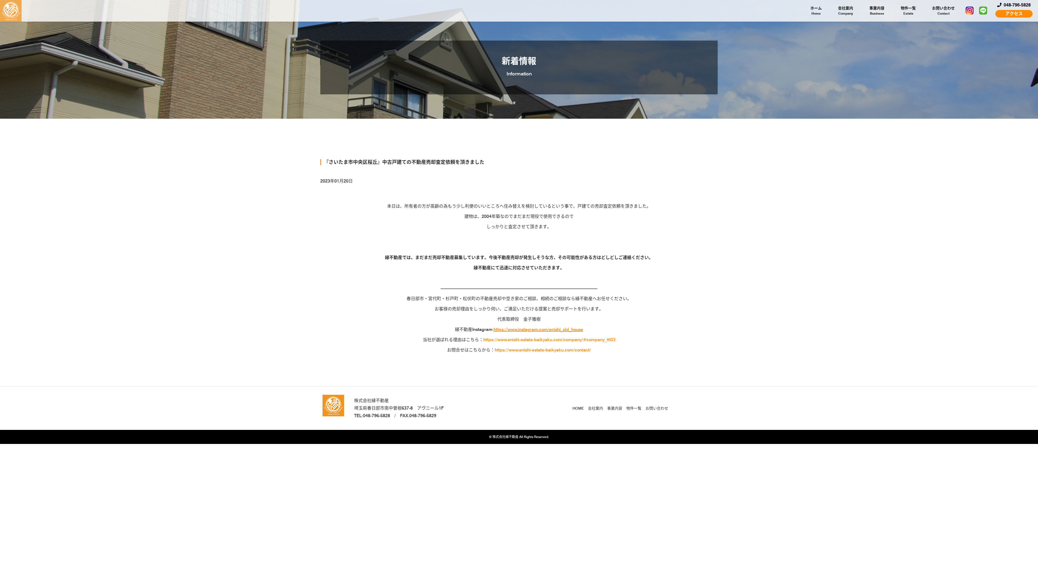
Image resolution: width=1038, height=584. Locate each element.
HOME (578, 408)
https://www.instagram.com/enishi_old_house (538, 329)
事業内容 (876, 10)
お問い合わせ (943, 10)
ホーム (816, 10)
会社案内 (845, 10)
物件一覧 (908, 10)
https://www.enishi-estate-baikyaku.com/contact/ (543, 350)
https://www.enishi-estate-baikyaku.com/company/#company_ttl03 (549, 339)
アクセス (1014, 13)
